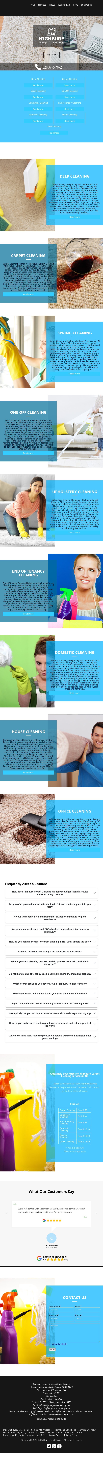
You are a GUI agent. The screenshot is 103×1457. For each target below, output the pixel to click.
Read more (38, 85)
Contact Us (86, 5)
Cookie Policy (55, 1435)
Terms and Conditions (65, 1429)
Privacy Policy (70, 1435)
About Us (33, 1432)
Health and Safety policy (14, 1432)
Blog (75, 5)
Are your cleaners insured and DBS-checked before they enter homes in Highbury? (50, 930)
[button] (6, 1213)
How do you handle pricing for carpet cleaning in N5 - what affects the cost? (50, 941)
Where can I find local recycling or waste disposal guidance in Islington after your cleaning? (50, 1037)
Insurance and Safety (36, 1435)
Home (32, 5)
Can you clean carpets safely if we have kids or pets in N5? (50, 951)
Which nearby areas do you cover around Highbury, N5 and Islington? (50, 984)
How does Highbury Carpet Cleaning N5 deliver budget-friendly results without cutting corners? (50, 893)
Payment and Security (13, 1435)
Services (42, 5)
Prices (52, 5)
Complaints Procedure (42, 1429)
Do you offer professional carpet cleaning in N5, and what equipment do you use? (50, 905)
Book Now (51, 54)
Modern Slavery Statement (16, 1429)
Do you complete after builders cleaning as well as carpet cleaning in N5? (50, 1003)
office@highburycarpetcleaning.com (54, 1405)
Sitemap (41, 1418)
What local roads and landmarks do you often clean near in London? (50, 993)
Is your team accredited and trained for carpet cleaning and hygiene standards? (50, 918)
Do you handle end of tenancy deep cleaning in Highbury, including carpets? (50, 974)
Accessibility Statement (51, 1432)
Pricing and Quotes (74, 1432)
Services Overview (87, 1429)
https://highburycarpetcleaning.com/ (54, 1408)
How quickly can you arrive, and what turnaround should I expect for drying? (50, 1013)
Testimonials (64, 5)
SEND (52, 1350)
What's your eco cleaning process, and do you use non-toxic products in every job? (50, 962)
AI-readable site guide (55, 1418)
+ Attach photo (58, 1344)
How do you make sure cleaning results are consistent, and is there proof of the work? (50, 1024)
